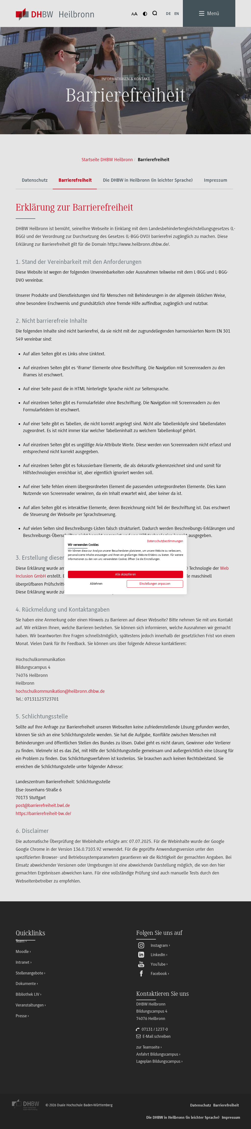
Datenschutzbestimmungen (165, 541)
